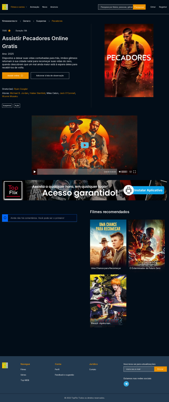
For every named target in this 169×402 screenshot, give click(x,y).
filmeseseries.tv (9, 21)
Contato (92, 369)
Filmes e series (18, 7)
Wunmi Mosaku (10, 96)
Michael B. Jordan (19, 93)
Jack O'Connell (67, 93)
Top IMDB (25, 380)
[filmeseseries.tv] (5, 7)
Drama (94, 263)
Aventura (101, 263)
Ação (17, 105)
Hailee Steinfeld (37, 93)
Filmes (23, 369)
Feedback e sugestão (64, 375)
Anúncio (54, 7)
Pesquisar (139, 7)
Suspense (41, 21)
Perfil (57, 369)
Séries (23, 375)
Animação (34, 7)
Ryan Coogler (21, 89)
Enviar (161, 369)
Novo (44, 7)
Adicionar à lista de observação (50, 75)
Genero (26, 21)
